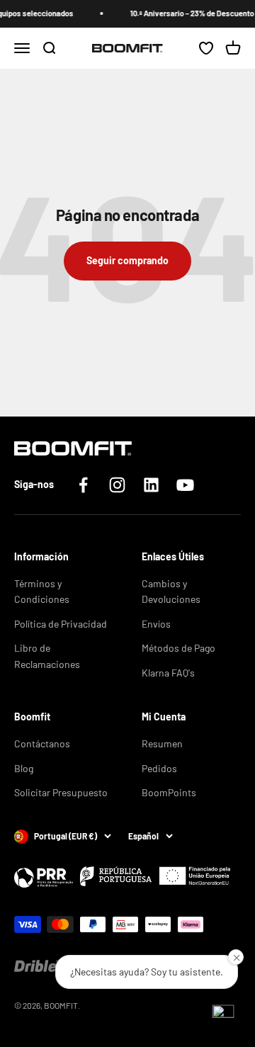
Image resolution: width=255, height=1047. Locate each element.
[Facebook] (83, 484)
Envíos (156, 624)
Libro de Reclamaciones (47, 655)
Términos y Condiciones (41, 591)
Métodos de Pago (178, 648)
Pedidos (159, 768)
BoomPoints (169, 792)
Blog (23, 768)
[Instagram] (117, 484)
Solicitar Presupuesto (61, 792)
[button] (223, 1015)
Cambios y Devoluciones (171, 591)
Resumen (162, 743)
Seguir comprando (127, 260)
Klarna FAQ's (168, 673)
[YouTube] (185, 484)
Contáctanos (42, 743)
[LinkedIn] (151, 484)
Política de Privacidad (60, 624)
